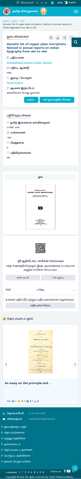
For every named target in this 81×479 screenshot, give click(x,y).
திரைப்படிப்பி (27, 2)
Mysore (47, 62)
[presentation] (6, 364)
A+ (46, 3)
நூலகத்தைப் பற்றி (15, 427)
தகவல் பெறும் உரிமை (17, 461)
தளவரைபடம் (12, 444)
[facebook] (65, 471)
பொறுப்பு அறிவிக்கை (17, 456)
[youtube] (69, 471)
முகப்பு (6, 21)
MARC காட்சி (23, 278)
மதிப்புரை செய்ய (40, 305)
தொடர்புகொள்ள (14, 433)
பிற (22, 21)
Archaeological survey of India (24, 62)
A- (38, 3)
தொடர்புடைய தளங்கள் (18, 450)
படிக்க (30, 100)
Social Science (15, 82)
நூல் (14, 21)
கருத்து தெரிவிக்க (14, 438)
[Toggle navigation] (76, 11)
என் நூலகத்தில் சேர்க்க (57, 100)
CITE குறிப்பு (58, 278)
